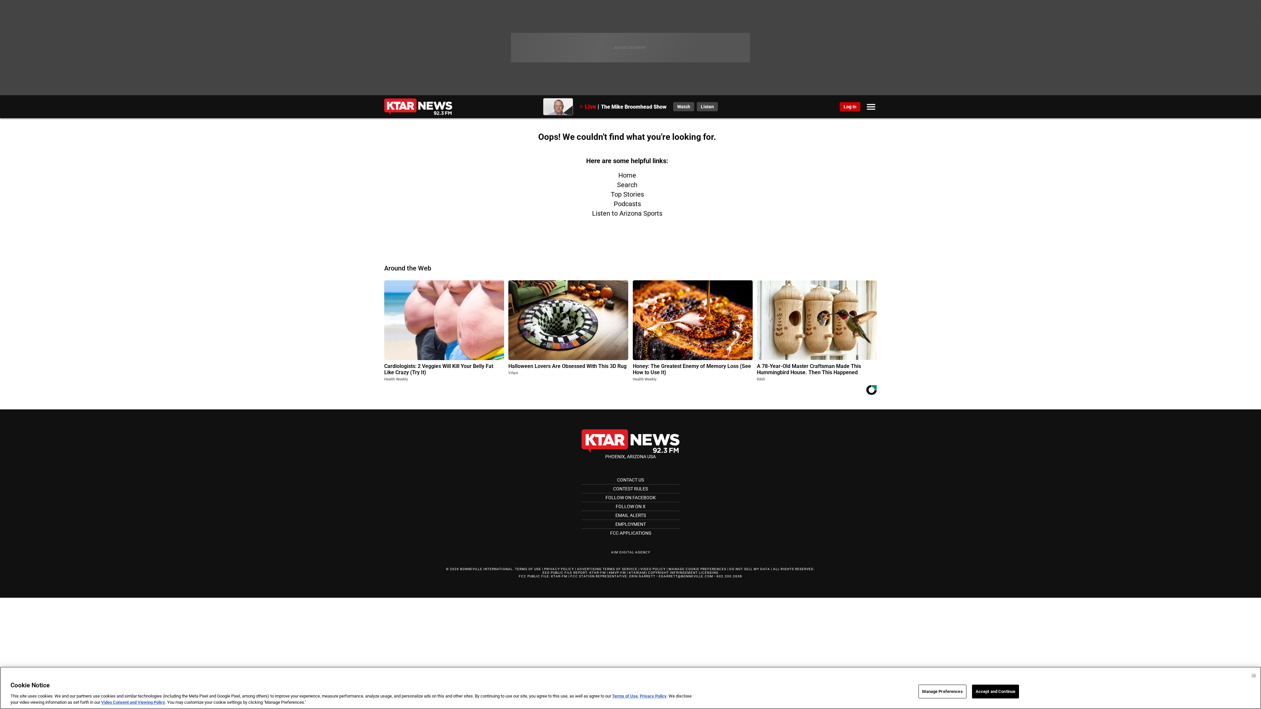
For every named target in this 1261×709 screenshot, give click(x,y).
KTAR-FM (597, 572)
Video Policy (653, 569)
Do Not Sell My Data (749, 569)
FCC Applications (630, 533)
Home (627, 175)
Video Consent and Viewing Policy (133, 702)
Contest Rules (630, 488)
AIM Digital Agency (630, 552)
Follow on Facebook (631, 497)
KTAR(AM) (638, 572)
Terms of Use (528, 569)
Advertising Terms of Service (607, 569)
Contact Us (630, 480)
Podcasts (627, 204)
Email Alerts (630, 515)
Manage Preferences (942, 691)
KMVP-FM (617, 572)
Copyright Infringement (673, 572)
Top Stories (627, 194)
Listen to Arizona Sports (627, 213)
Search (627, 185)
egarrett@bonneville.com (686, 576)
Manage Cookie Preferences (697, 569)
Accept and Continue (995, 691)
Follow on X (631, 506)
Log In (850, 106)
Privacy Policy (559, 569)
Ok (1253, 675)
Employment (630, 524)
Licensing (709, 572)
